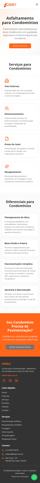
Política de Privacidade (20, 476)
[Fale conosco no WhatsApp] (34, 477)
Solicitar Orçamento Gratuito (20, 347)
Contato (5, 410)
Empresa (5, 396)
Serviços (5, 399)
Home (4, 392)
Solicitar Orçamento (20, 46)
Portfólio (5, 403)
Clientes (5, 406)
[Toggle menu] (37, 4)
